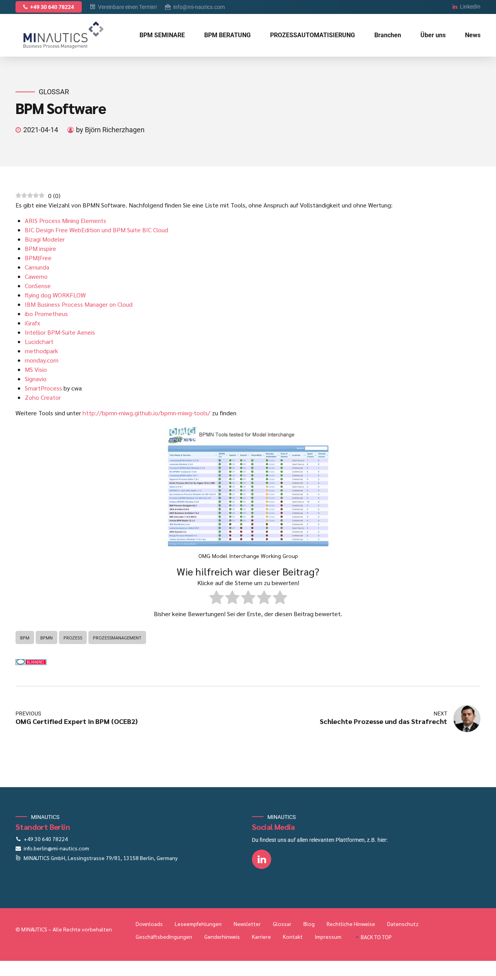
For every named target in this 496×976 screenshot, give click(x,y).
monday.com (42, 360)
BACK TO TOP (376, 936)
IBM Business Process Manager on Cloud (79, 304)
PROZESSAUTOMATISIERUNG (312, 35)
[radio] (216, 598)
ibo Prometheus (46, 313)
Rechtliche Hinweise (351, 923)
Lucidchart (39, 341)
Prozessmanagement (117, 637)
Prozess (73, 637)
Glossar (54, 92)
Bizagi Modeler (45, 239)
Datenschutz (402, 923)
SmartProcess (43, 388)
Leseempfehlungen (198, 923)
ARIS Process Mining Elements (65, 220)
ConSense (38, 286)
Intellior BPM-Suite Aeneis (60, 332)
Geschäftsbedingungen (164, 936)
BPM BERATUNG (227, 35)
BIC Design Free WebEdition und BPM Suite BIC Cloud (96, 230)
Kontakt (293, 936)
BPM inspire (40, 248)
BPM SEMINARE (162, 35)
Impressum (328, 936)
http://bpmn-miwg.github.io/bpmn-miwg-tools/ (146, 413)
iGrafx (32, 323)
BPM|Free (38, 258)
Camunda (37, 267)
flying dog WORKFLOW (55, 295)
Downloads (149, 923)
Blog (309, 923)
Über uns (433, 35)
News (472, 35)
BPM (24, 637)
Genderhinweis (222, 936)
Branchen (387, 35)
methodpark (41, 351)
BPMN (46, 637)
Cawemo (36, 276)
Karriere (261, 936)
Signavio (35, 379)
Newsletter (247, 923)
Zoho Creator (43, 397)
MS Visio (36, 369)
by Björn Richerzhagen (110, 130)
